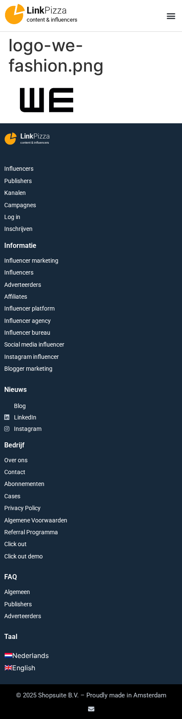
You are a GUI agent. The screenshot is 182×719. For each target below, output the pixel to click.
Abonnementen (24, 483)
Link (47, 10)
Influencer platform (29, 308)
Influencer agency (27, 320)
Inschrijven (18, 228)
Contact (14, 472)
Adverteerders (22, 284)
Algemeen (17, 592)
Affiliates (15, 296)
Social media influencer (34, 344)
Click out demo (23, 556)
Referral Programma (31, 532)
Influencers (18, 168)
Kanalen (15, 192)
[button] (171, 16)
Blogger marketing (28, 368)
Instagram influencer (31, 356)
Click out (15, 544)
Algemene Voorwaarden (35, 520)
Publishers (18, 181)
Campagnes (20, 205)
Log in (12, 217)
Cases (12, 496)
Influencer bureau (27, 332)
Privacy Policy (22, 508)
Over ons (16, 460)
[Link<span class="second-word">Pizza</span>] (14, 14)
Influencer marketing (31, 260)
